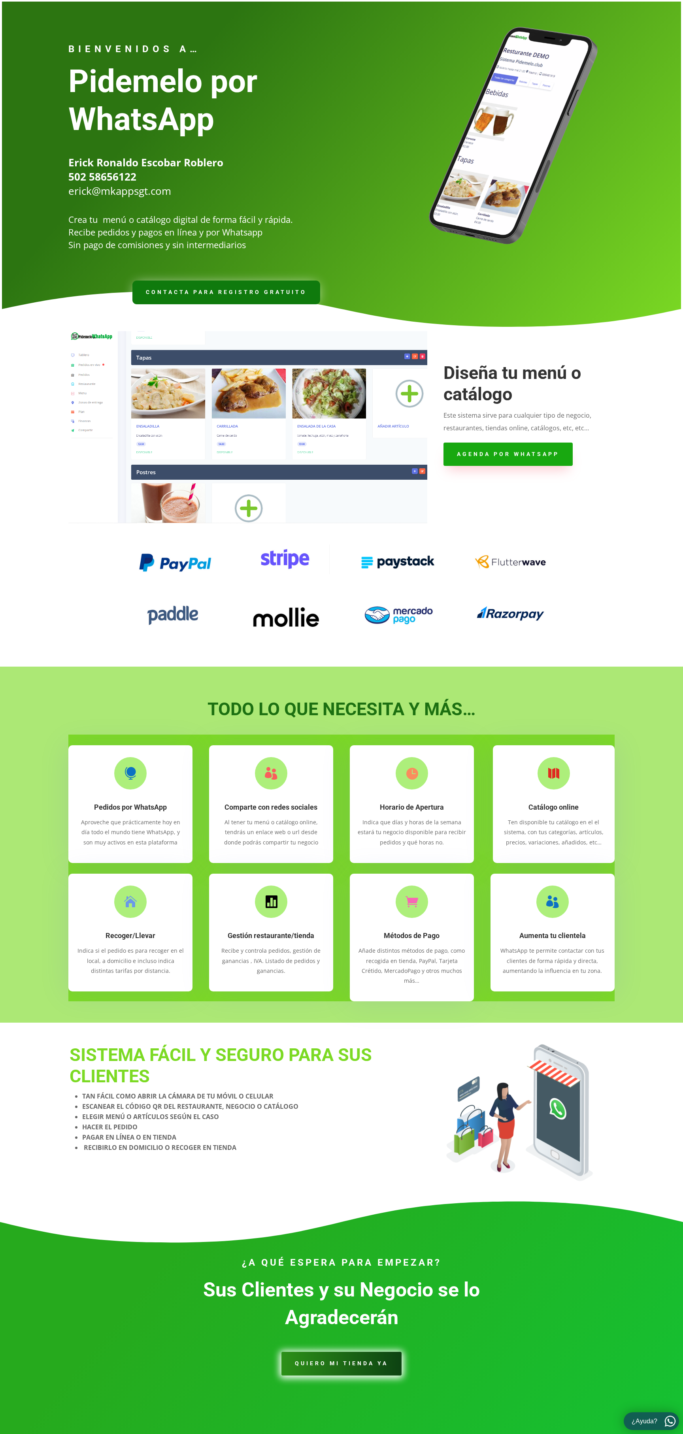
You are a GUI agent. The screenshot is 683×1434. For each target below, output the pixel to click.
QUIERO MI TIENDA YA (341, 1363)
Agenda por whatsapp (508, 454)
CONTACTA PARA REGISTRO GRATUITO (226, 292)
